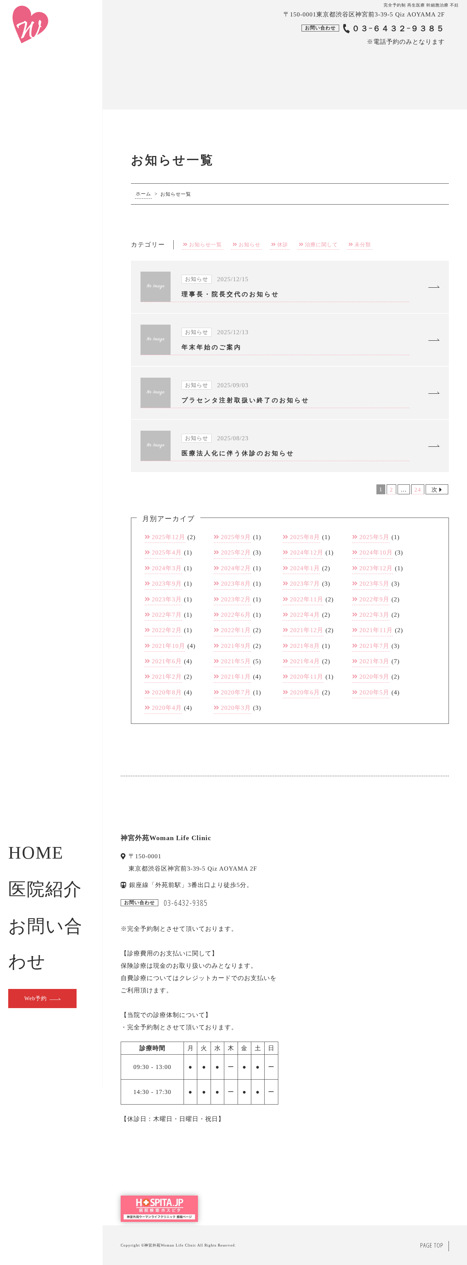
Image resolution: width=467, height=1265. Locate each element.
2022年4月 (305, 614)
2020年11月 (306, 676)
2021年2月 (167, 676)
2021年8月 (305, 645)
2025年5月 (374, 537)
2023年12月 (376, 568)
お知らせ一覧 (205, 244)
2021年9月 (236, 645)
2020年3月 (236, 707)
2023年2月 (236, 599)
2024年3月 (167, 568)
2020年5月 (374, 692)
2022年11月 (306, 599)
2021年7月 (374, 645)
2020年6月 (305, 692)
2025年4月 (167, 552)
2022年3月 (374, 614)
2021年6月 (167, 661)
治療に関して (321, 244)
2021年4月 (305, 661)
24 (417, 489)
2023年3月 (167, 599)
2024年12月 (306, 552)
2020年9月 (374, 676)
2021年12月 (306, 630)
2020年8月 (167, 692)
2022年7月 (167, 614)
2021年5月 (236, 661)
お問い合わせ (45, 943)
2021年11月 (376, 630)
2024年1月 (305, 568)
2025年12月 (168, 537)
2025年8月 (305, 537)
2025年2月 (236, 552)
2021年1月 (236, 676)
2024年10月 (376, 552)
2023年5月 (374, 583)
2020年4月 (167, 707)
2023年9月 (167, 583)
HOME (36, 852)
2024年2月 (236, 568)
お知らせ (250, 244)
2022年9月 (374, 599)
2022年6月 (236, 614)
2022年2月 (167, 630)
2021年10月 (168, 645)
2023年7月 (305, 583)
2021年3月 (374, 661)
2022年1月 (236, 630)
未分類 (363, 244)
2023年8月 (236, 583)
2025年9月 (236, 537)
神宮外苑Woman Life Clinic (170, 1245)
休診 (282, 244)
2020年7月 (236, 692)
